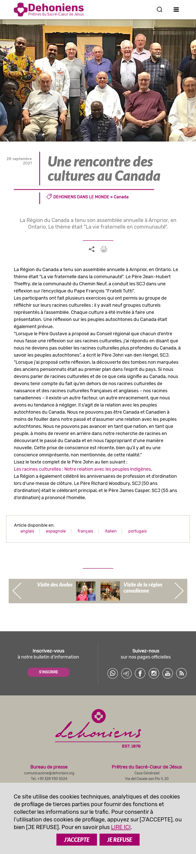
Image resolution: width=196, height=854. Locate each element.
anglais (27, 531)
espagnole (56, 531)
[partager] (91, 249)
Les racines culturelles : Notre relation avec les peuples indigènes (82, 469)
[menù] (176, 9)
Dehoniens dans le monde (81, 196)
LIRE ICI (121, 827)
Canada (121, 196)
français (85, 531)
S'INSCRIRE (48, 672)
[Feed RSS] (181, 673)
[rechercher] (159, 9)
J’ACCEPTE (76, 839)
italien (111, 531)
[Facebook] (140, 673)
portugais (137, 531)
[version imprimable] (104, 249)
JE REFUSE (119, 839)
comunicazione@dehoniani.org (49, 773)
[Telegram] (126, 673)
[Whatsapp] (112, 673)
